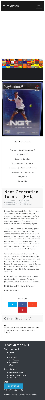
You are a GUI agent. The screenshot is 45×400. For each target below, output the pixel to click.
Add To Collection (22, 141)
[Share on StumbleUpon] (32, 304)
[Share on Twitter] (12, 304)
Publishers (13, 362)
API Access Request (18, 375)
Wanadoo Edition (28, 168)
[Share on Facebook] (22, 304)
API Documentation (17, 373)
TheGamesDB (11, 6)
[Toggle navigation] (39, 6)
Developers (14, 360)
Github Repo (14, 378)
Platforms (13, 357)
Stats (11, 365)
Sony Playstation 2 (27, 150)
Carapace (29, 163)
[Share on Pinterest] (22, 310)
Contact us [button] (13, 386)
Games (12, 355)
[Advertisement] (22, 35)
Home (11, 352)
